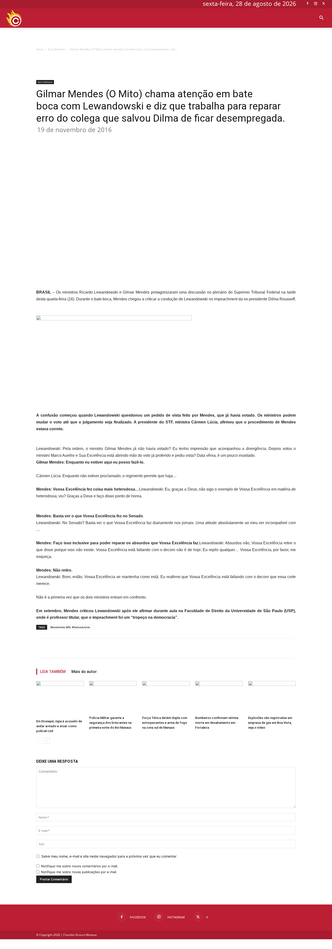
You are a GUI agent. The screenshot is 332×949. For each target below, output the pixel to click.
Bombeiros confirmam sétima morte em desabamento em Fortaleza (216, 722)
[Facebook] (307, 3)
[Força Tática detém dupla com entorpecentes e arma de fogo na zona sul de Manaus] (166, 697)
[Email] (125, 139)
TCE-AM (182, 37)
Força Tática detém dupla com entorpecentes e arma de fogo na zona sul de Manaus (164, 722)
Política (235, 37)
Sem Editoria (56, 49)
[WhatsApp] (113, 139)
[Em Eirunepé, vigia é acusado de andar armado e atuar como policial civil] (60, 699)
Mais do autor (84, 671)
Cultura (52, 37)
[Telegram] (136, 139)
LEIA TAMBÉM (53, 671)
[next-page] (47, 741)
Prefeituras (265, 37)
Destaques (80, 37)
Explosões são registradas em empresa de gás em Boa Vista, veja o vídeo (270, 722)
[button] (321, 18)
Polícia (294, 37)
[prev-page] (39, 741)
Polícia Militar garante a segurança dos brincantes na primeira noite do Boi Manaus (110, 722)
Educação (106, 37)
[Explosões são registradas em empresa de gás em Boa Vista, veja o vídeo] (272, 697)
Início (39, 49)
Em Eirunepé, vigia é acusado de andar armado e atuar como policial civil (59, 726)
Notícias (208, 37)
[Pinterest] (102, 139)
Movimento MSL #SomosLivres (70, 627)
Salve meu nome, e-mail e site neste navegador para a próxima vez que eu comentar (108, 856)
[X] (323, 3)
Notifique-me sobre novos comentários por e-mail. (79, 866)
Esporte (134, 37)
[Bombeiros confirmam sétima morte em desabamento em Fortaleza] (219, 697)
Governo (157, 37)
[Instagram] (315, 3)
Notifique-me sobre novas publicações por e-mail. (79, 872)
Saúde (314, 37)
